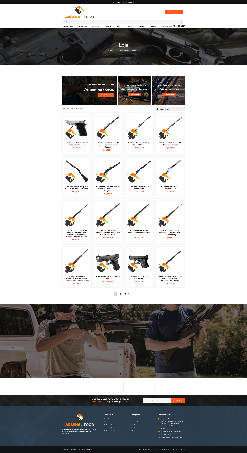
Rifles (118, 26)
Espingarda (83, 26)
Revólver (129, 26)
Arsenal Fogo (68, 26)
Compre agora (134, 94)
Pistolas (108, 26)
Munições (153, 26)
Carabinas (95, 26)
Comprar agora (169, 94)
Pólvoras (141, 26)
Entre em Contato (106, 95)
